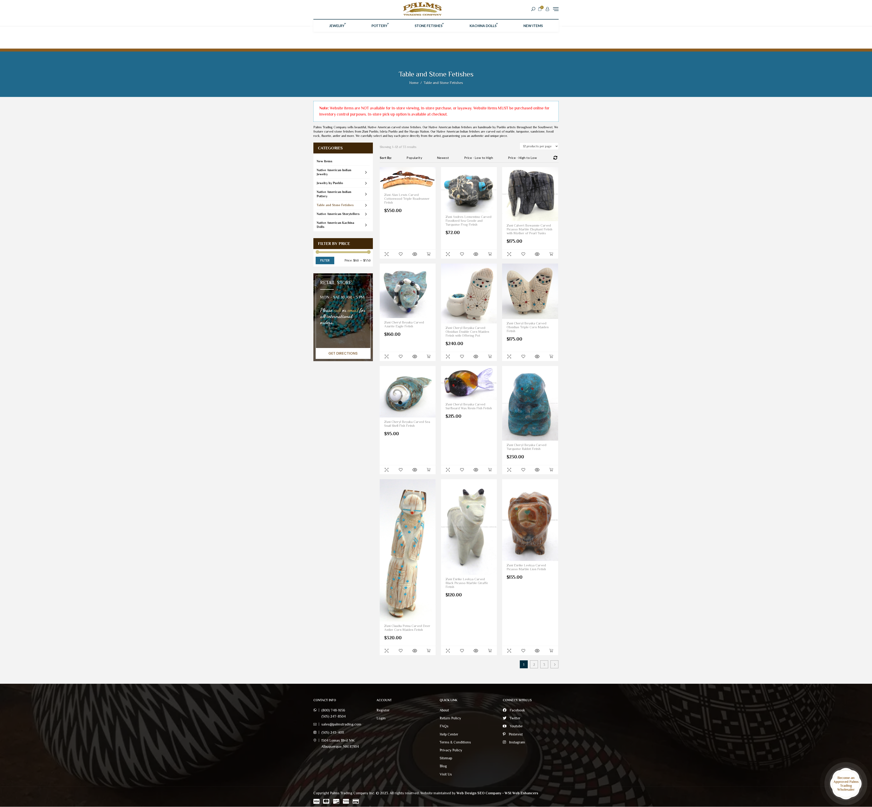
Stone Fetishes (428, 26)
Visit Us (446, 774)
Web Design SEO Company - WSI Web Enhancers (497, 793)
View (414, 254)
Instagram (516, 742)
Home (414, 83)
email (353, 310)
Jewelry (336, 26)
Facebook (517, 710)
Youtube (516, 726)
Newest (443, 158)
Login (381, 718)
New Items (533, 26)
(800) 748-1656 (333, 710)
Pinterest (515, 734)
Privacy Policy (451, 750)
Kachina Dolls (483, 26)
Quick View (386, 254)
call (337, 310)
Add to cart (428, 254)
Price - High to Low (522, 158)
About (444, 710)
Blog (443, 766)
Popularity (414, 158)
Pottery (379, 26)
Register (383, 710)
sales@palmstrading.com (341, 724)
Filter (325, 260)
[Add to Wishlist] (400, 254)
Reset (555, 157)
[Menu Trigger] (556, 9)
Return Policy (450, 718)
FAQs (444, 726)
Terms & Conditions (455, 742)
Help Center (449, 734)
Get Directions (343, 353)
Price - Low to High (478, 158)
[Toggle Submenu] (366, 172)
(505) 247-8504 (333, 716)
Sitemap (446, 758)
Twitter (514, 718)
